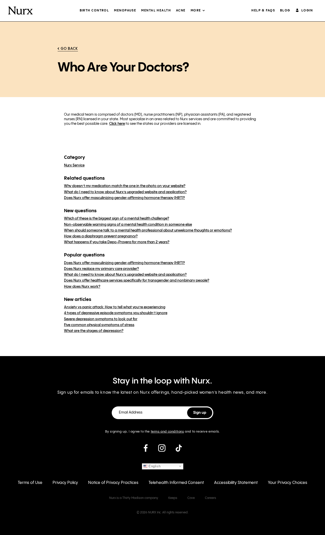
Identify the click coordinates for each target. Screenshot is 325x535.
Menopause (125, 10)
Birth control (94, 10)
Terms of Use (30, 483)
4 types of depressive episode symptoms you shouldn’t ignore (115, 313)
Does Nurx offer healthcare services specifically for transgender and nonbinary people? (136, 280)
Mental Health (156, 10)
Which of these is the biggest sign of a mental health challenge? (116, 218)
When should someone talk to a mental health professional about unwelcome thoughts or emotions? (148, 230)
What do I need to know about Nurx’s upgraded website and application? (125, 192)
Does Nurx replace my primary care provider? (101, 269)
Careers (210, 498)
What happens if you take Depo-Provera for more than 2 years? (116, 242)
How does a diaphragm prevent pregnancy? (101, 236)
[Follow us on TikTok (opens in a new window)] (179, 450)
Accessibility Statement (236, 483)
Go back (69, 49)
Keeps (172, 498)
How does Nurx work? (82, 286)
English (154, 466)
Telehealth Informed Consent (176, 483)
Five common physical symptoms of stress (99, 325)
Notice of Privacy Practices (113, 483)
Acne (181, 10)
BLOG (285, 10)
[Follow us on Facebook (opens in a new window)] (145, 450)
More (196, 10)
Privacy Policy (65, 483)
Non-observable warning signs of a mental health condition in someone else (128, 224)
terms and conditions (167, 431)
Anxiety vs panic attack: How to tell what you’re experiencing (114, 307)
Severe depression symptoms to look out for (100, 319)
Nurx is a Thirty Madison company (133, 498)
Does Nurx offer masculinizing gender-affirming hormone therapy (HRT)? (124, 198)
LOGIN (307, 10)
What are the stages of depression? (93, 331)
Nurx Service (74, 165)
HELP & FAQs (263, 10)
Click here (117, 124)
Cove (191, 498)
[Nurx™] (20, 11)
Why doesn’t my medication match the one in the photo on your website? (124, 186)
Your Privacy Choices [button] (287, 483)
